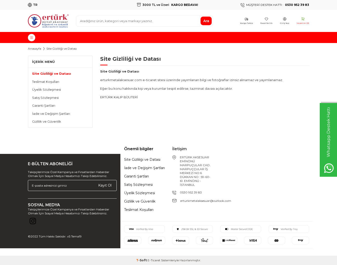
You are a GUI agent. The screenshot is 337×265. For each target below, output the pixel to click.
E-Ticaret (154, 260)
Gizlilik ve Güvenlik (46, 121)
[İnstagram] (33, 222)
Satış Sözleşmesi (45, 98)
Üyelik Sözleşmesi (46, 89)
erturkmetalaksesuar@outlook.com (205, 201)
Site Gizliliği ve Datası (51, 73)
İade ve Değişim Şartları (51, 114)
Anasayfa (34, 48)
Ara (206, 21)
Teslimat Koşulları (45, 82)
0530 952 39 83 (191, 192)
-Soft (142, 260)
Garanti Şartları (43, 105)
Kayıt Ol (105, 185)
